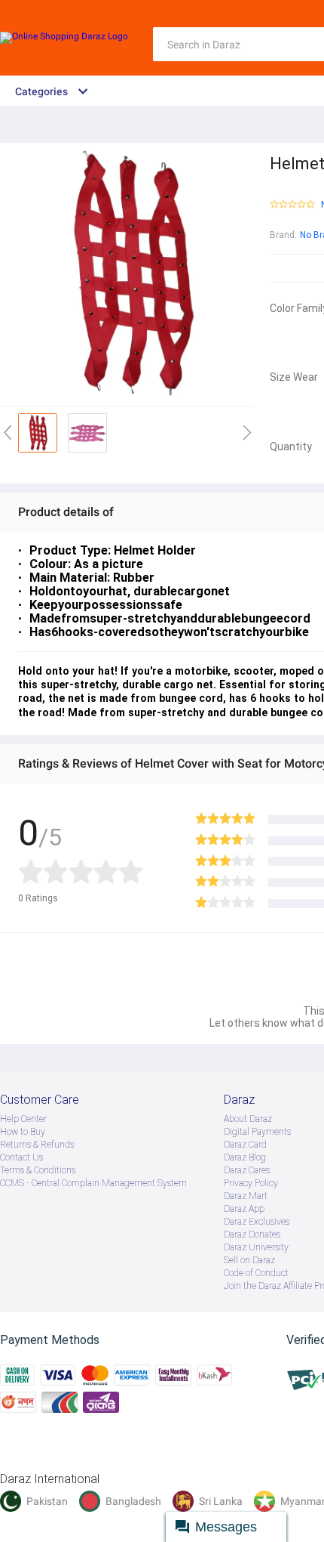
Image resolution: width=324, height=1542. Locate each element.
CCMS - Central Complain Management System (93, 1183)
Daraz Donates (252, 1234)
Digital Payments (257, 1131)
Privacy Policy (251, 1183)
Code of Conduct (256, 1273)
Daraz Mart (245, 1196)
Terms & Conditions (37, 1170)
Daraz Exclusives (256, 1221)
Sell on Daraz (249, 1260)
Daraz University (256, 1247)
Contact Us (21, 1157)
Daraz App (244, 1209)
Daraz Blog (245, 1157)
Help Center (23, 1119)
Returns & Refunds (37, 1144)
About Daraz (248, 1119)
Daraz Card (245, 1144)
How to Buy (22, 1131)
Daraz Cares (247, 1170)
